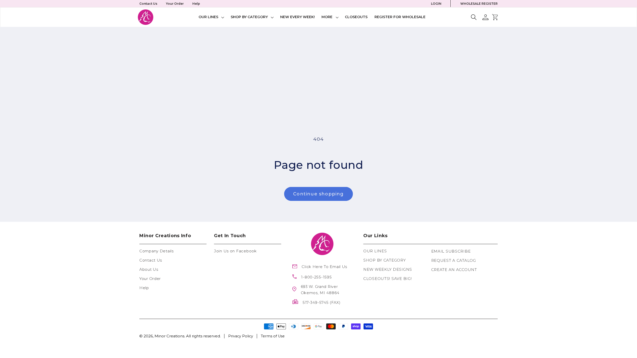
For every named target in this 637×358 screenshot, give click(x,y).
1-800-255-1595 (316, 277)
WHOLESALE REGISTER (479, 3)
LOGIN (436, 3)
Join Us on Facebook (235, 251)
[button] (211, 17)
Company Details (156, 251)
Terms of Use (273, 336)
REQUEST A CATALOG (453, 260)
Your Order (175, 3)
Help (196, 3)
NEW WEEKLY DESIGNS (387, 269)
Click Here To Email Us (324, 266)
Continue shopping (318, 194)
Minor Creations (169, 336)
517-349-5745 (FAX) (322, 302)
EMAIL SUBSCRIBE (451, 251)
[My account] (485, 17)
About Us (148, 269)
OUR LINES (375, 251)
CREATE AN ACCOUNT (454, 269)
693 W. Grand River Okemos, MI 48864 (320, 289)
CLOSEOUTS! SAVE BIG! (387, 278)
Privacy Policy (240, 336)
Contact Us (148, 3)
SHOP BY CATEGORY (384, 260)
